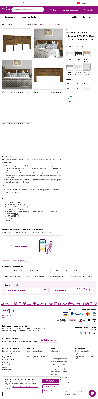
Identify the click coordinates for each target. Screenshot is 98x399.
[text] (70, 98)
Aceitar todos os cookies (51, 380)
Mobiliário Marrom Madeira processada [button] (63, 271)
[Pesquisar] (41, 9)
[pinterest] (89, 333)
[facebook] (81, 333)
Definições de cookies (58, 369)
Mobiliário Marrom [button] (20, 271)
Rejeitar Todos (50, 386)
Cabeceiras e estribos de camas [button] (81, 276)
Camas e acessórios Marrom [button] (13, 276)
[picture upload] (45, 246)
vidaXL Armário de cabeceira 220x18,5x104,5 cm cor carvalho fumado (80, 36)
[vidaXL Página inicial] (6, 8)
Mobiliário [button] (7, 271)
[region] (31, 386)
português (84, 3)
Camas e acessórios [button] (82, 271)
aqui (16, 214)
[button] (38, 3)
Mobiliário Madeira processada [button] (40, 271)
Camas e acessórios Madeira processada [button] (36, 276)
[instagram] (85, 333)
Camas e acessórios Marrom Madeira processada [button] (59, 276)
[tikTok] (94, 333)
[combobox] (27, 9)
